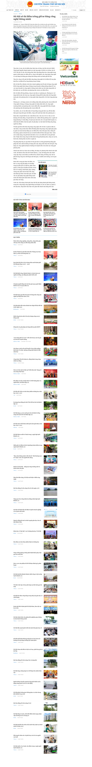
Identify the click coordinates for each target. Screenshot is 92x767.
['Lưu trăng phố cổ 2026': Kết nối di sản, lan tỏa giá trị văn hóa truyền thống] (50, 341)
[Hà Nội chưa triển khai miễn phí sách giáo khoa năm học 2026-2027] (50, 427)
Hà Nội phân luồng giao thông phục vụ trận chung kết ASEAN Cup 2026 (27, 693)
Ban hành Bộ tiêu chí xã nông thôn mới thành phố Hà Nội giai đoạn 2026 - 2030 (49, 214)
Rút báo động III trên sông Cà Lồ (22, 703)
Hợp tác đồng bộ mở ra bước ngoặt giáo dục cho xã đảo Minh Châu (27, 521)
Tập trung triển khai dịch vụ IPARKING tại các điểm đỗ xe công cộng (52, 174)
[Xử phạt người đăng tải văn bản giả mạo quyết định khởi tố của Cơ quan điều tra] (35, 223)
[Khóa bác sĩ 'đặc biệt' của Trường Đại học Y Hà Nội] (50, 534)
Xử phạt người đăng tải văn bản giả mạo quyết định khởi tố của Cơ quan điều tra (35, 230)
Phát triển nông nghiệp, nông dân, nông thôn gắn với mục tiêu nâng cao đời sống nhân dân (20, 214)
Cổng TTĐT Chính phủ (44, 6)
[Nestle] (69, 97)
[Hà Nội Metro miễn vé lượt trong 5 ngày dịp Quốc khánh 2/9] (50, 438)
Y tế (14, 395)
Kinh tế (22, 10)
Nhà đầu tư (58, 10)
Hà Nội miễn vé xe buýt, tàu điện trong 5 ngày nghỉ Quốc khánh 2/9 (27, 746)
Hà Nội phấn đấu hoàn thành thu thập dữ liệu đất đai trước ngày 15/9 (27, 306)
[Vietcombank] (69, 74)
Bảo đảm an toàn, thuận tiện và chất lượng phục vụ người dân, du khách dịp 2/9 (27, 381)
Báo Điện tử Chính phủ (54, 6)
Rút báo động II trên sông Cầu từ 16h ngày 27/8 (26, 488)
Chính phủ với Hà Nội (44, 10)
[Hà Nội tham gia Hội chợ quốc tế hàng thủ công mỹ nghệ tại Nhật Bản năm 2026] (50, 223)
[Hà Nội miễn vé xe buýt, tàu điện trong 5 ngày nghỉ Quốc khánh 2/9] (50, 749)
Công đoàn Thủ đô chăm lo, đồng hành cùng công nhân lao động (27, 360)
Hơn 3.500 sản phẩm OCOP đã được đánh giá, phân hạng (27, 564)
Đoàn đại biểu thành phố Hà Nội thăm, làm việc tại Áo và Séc (27, 607)
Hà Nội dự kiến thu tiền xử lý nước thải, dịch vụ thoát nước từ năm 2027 (27, 725)
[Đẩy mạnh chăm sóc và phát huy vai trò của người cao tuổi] (50, 739)
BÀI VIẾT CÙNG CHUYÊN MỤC (21, 199)
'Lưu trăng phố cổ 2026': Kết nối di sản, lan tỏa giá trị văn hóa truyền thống (27, 338)
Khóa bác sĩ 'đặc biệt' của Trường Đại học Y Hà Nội (27, 531)
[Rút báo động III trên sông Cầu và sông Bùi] (50, 663)
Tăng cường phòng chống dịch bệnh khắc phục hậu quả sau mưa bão (27, 553)
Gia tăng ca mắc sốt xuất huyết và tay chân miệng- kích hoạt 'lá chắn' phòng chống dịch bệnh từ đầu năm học (27, 350)
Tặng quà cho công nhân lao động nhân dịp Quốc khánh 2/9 (26, 499)
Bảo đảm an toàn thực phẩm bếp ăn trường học (26, 542)
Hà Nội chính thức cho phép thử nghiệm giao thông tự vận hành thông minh (27, 617)
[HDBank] (69, 83)
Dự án (14, 577)
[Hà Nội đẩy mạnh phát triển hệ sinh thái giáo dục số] (50, 631)
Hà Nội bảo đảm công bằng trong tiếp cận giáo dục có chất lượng (27, 596)
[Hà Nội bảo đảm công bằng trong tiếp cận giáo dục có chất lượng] (50, 599)
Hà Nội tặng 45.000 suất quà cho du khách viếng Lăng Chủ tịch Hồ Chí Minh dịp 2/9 (26, 413)
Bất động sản (16, 309)
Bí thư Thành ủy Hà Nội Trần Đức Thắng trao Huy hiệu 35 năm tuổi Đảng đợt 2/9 (34, 214)
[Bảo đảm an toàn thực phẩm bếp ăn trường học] (50, 545)
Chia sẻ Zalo (28, 194)
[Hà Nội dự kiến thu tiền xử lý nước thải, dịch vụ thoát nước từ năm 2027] (50, 728)
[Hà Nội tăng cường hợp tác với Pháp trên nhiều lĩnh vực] (50, 674)
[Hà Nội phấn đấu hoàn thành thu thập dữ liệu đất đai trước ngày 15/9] (50, 309)
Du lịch (52, 10)
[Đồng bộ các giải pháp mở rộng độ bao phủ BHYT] (50, 330)
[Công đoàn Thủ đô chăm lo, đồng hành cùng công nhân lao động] (50, 362)
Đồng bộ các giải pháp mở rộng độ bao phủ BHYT (26, 327)
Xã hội (26, 10)
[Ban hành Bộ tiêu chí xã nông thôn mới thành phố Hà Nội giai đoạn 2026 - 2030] (50, 207)
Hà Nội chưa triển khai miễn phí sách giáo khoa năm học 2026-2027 (27, 424)
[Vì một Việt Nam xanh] (69, 61)
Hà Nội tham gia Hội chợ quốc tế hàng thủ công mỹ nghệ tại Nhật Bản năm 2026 (50, 230)
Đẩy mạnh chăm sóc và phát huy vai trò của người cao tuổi (27, 736)
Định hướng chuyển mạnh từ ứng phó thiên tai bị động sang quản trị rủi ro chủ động (26, 682)
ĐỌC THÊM (16, 237)
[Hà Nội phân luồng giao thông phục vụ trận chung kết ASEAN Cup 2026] (50, 696)
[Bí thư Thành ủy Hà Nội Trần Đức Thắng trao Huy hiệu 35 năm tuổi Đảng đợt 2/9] (35, 207)
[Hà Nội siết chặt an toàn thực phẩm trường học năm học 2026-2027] (50, 395)
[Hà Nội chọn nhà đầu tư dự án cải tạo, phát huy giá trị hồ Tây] (50, 653)
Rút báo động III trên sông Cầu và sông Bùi (25, 660)
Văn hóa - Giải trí (33, 10)
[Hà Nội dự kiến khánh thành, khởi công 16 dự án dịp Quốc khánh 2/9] (50, 577)
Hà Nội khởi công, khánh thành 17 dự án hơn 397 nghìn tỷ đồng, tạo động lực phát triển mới (19, 230)
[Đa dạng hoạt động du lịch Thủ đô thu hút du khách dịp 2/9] (50, 405)
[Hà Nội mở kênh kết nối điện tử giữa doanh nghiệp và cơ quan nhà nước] (50, 513)
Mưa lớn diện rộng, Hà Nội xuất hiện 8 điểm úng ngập (26, 478)
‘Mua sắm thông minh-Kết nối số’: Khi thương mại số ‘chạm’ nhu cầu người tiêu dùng (27, 456)
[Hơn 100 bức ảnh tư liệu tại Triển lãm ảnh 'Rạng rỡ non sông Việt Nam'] (50, 373)
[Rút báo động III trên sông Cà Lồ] (50, 706)
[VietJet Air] (69, 67)
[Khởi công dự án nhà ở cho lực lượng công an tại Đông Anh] (50, 319)
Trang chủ (10, 10)
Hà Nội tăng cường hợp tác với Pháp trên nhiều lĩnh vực (27, 671)
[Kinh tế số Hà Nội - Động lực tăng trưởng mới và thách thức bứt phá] (50, 470)
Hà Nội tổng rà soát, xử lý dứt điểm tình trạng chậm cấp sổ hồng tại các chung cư (27, 714)
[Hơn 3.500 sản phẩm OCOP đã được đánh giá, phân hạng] (50, 567)
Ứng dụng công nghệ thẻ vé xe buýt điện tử (52, 166)
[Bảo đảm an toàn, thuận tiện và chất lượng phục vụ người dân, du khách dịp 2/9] (50, 384)
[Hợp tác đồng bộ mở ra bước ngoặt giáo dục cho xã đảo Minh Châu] (50, 524)
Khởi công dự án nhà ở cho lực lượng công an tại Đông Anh (26, 317)
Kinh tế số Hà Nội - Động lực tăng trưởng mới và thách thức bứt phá (26, 467)
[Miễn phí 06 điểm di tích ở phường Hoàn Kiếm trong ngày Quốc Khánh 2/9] (50, 448)
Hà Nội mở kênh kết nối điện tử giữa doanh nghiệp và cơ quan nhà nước (27, 510)
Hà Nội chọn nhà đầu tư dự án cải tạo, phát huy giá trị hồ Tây (27, 650)
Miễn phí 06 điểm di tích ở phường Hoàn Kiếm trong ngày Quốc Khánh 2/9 (27, 446)
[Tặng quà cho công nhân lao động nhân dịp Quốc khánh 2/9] (50, 502)
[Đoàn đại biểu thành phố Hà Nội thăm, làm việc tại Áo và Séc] (50, 610)
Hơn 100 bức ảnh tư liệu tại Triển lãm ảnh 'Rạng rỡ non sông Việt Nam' (27, 370)
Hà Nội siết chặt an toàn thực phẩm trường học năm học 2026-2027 (27, 392)
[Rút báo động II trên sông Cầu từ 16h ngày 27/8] (50, 491)
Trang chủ (15, 13)
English (81, 10)
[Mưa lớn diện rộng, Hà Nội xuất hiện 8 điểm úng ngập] (50, 481)
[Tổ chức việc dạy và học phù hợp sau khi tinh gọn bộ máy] (50, 588)
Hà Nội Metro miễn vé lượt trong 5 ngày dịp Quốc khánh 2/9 (26, 435)
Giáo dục (15, 427)
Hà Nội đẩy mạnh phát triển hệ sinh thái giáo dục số (27, 628)
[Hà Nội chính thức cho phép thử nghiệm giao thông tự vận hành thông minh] (50, 620)
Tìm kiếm (74, 10)
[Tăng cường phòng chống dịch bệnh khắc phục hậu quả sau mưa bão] (50, 556)
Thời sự (17, 10)
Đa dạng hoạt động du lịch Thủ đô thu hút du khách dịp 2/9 (27, 403)
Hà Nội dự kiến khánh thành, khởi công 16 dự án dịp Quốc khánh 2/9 (27, 575)
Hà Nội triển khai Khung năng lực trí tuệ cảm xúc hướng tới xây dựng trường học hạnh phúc (26, 639)
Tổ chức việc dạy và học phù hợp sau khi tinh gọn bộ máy (27, 585)
